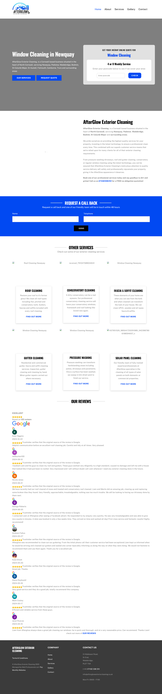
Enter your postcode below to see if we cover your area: (119, 69)
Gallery (131, 9)
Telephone (89, 213)
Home (98, 9)
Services (119, 9)
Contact (143, 9)
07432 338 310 (93, 669)
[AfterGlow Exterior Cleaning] (21, 12)
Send (81, 228)
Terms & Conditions (20, 658)
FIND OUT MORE (33, 316)
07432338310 (105, 181)
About (107, 9)
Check (134, 75)
